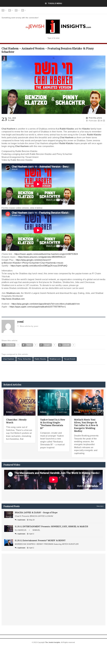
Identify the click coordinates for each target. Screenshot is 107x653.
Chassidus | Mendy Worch (16, 421)
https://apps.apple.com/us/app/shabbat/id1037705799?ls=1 (38, 307)
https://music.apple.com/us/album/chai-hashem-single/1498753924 (46, 254)
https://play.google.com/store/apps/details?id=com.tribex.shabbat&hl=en (45, 304)
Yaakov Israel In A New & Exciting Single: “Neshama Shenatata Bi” (52, 424)
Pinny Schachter (24, 359)
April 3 (31, 534)
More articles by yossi (29, 326)
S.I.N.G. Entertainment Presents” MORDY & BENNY (40, 540)
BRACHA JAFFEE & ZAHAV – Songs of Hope (36, 512)
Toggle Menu (55, 3)
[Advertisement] (49, 373)
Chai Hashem (8, 359)
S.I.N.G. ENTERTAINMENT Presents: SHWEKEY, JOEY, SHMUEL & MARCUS (51, 526)
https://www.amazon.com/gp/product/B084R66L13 (42, 257)
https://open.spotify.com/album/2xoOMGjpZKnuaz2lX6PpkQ (39, 266)
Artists (9, 412)
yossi (12, 120)
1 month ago (96, 412)
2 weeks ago (62, 412)
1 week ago (28, 412)
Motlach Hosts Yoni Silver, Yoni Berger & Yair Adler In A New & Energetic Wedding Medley (86, 425)
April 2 (31, 548)
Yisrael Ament (69, 359)
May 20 (32, 520)
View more (100, 506)
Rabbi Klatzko (40, 359)
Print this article (95, 118)
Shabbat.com (55, 359)
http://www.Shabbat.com (13, 299)
